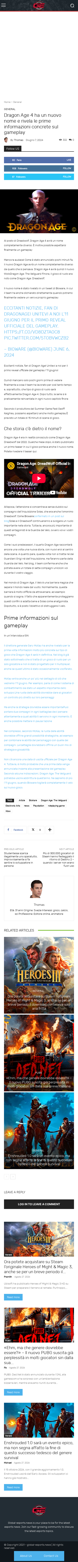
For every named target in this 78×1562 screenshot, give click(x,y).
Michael (8, 1463)
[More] (50, 830)
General (17, 102)
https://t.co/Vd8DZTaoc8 (32, 332)
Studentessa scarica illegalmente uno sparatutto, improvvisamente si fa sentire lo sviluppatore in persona (20, 859)
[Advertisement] (39, 54)
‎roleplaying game (56, 806)
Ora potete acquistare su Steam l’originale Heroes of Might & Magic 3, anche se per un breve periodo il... (38, 1266)
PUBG (38, 1072)
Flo (5, 1367)
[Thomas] (7, 140)
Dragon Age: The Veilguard (54, 800)
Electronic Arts (13, 806)
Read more (13, 1297)
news (26, 806)
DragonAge (17, 314)
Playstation (38, 806)
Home (7, 102)
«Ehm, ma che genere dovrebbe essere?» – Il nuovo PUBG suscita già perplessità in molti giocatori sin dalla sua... (38, 1355)
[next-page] (12, 1176)
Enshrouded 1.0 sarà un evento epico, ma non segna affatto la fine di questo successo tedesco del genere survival (39, 1160)
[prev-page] (6, 1176)
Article (22, 800)
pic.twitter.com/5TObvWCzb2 (36, 338)
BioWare (33, 800)
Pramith (8, 1277)
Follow (67, 168)
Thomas (18, 140)
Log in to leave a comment (39, 1204)
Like (69, 160)
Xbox (8, 811)
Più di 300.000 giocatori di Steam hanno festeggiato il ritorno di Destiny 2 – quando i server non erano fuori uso (58, 859)
